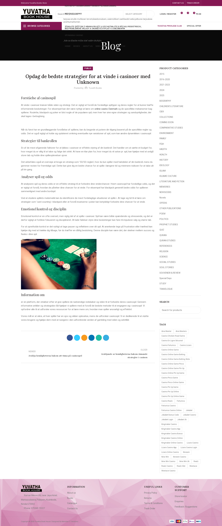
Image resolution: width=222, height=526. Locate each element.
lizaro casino (192, 443)
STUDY (162, 283)
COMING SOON (166, 122)
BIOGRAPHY (165, 101)
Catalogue (72, 503)
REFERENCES (165, 246)
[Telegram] (106, 338)
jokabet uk (182, 420)
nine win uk (184, 461)
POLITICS (163, 219)
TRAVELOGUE (166, 289)
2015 (161, 74)
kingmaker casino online (172, 438)
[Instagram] (164, 3)
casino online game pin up (172, 368)
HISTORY (163, 160)
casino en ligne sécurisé (172, 341)
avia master (166, 331)
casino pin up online (170, 392)
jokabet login (167, 420)
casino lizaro (185, 345)
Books (70, 498)
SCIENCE (163, 256)
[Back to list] (88, 353)
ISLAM (162, 171)
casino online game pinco (172, 364)
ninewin (186, 452)
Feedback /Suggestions (186, 506)
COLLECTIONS (166, 117)
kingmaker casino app (170, 429)
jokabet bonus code (170, 415)
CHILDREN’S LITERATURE (171, 106)
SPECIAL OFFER (194, 26)
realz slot (181, 466)
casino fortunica (168, 345)
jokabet (189, 410)
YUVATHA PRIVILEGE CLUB (170, 26)
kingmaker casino (169, 424)
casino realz (167, 401)
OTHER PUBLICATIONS (170, 208)
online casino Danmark (106, 108)
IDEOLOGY (164, 165)
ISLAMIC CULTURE (168, 176)
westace (193, 466)
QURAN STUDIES (167, 240)
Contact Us (72, 508)
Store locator (181, 496)
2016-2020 (164, 79)
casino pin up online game (172, 396)
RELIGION (163, 251)
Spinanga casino (74, 35)
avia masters (181, 331)
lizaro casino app (168, 447)
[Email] (84, 338)
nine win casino (168, 461)
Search (150, 14)
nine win (165, 457)
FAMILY (162, 138)
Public (87, 68)
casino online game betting (173, 354)
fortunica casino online (171, 410)
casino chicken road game (173, 336)
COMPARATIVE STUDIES (171, 128)
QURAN (163, 235)
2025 (161, 95)
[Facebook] (160, 3)
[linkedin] (91, 338)
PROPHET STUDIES (168, 224)
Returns (148, 498)
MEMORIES (164, 187)
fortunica (181, 401)
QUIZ (161, 230)
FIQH (161, 144)
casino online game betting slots (175, 359)
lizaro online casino (170, 452)
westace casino (168, 471)
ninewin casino (179, 457)
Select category (133, 14)
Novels (162, 197)
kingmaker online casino (172, 443)
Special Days (165, 278)
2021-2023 (164, 84)
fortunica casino (168, 406)
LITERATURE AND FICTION (171, 181)
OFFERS (163, 203)
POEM (162, 213)
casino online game (170, 350)
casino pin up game (169, 387)
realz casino (167, 466)
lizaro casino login (189, 447)
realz (196, 461)
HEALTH (163, 154)
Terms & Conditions (153, 503)
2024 (161, 90)
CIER (161, 111)
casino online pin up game (172, 373)
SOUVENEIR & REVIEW (169, 273)
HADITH (163, 149)
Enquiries (179, 501)
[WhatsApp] (167, 3)
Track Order (149, 508)
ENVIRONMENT (166, 133)
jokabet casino (189, 415)
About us (71, 493)
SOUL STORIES (166, 267)
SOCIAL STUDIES (167, 262)
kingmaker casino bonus (172, 434)
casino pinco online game (172, 382)
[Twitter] (77, 338)
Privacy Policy (150, 493)
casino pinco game (169, 378)
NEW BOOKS (165, 192)
